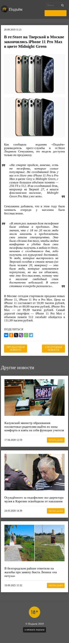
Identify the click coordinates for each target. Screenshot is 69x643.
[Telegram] (31, 335)
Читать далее (56, 440)
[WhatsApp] (26, 335)
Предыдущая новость (16, 348)
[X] (16, 335)
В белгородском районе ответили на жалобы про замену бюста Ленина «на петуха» (30, 572)
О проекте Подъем (34, 630)
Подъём (15, 9)
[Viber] (21, 335)
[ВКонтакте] (6, 335)
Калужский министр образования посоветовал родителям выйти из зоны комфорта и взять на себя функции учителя (34, 426)
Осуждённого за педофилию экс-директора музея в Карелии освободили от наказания (34, 499)
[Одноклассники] (11, 335)
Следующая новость (53, 348)
